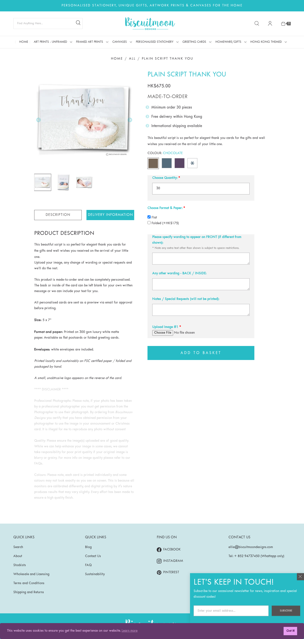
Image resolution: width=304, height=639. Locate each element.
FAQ (88, 565)
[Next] (130, 120)
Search (18, 547)
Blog (88, 547)
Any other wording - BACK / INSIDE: (179, 273)
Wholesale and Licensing (31, 574)
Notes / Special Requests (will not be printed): (185, 299)
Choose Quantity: (164, 178)
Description (58, 215)
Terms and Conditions (28, 583)
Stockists (19, 565)
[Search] (78, 23)
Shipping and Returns (28, 592)
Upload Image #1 (165, 327)
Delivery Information (110, 215)
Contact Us (93, 556)
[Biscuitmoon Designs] (150, 23)
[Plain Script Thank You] (84, 120)
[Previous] (38, 120)
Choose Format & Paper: (164, 208)
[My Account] (270, 23)
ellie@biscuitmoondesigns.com (250, 547)
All (132, 58)
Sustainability (95, 574)
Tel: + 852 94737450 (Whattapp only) (256, 556)
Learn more (130, 630)
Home (117, 58)
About (17, 556)
